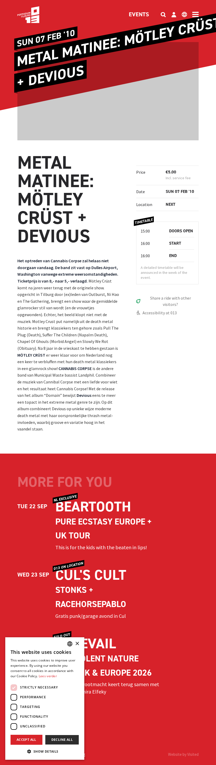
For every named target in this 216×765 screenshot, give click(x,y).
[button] (45, 751)
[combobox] (69, 643)
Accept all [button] (26, 739)
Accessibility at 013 (160, 312)
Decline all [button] (62, 739)
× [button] (77, 644)
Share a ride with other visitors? (170, 301)
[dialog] (44, 698)
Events (139, 15)
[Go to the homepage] (36, 14)
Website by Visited (183, 754)
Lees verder (48, 676)
